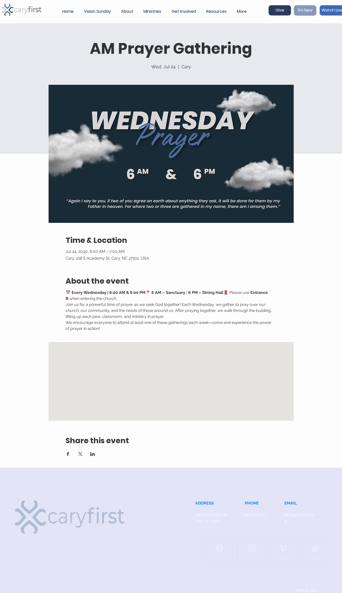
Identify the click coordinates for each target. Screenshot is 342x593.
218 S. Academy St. (211, 515)
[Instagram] (242, 548)
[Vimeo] (273, 548)
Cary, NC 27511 (207, 521)
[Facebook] (209, 548)
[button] (128, 11)
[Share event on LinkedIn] (92, 454)
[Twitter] (305, 548)
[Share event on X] (80, 454)
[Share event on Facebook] (68, 454)
